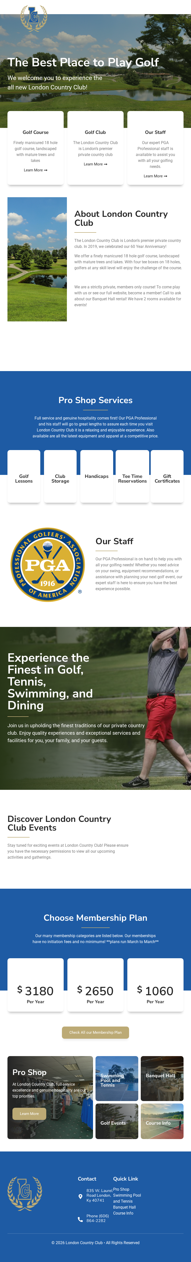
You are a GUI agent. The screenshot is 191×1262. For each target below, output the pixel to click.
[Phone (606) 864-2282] (80, 1219)
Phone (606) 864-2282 (98, 1218)
